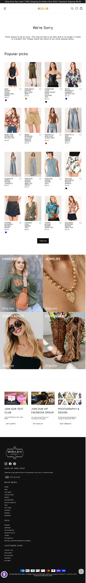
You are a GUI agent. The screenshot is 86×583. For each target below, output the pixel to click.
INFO (6, 505)
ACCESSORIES (9, 500)
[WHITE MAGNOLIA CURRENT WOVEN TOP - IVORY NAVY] (66, 99)
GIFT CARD (7, 508)
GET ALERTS (11, 424)
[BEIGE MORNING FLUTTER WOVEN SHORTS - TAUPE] (26, 146)
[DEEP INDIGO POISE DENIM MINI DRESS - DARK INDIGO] (6, 100)
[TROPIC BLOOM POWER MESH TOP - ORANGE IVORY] (46, 232)
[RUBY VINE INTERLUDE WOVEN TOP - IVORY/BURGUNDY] (6, 143)
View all (43, 241)
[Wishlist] (76, 8)
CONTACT (7, 510)
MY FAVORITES (9, 530)
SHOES (6, 497)
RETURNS (7, 560)
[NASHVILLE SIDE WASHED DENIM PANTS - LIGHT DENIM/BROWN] (66, 146)
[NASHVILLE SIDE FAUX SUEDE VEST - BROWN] (46, 143)
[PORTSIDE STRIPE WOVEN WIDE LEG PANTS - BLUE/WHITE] (26, 190)
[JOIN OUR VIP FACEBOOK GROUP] (43, 398)
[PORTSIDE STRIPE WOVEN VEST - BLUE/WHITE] (46, 188)
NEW (6, 489)
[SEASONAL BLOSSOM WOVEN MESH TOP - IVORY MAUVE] (66, 232)
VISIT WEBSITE (65, 424)
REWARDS (7, 515)
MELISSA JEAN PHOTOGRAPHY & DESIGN (17, 541)
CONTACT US (8, 550)
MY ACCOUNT (8, 555)
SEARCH (7, 513)
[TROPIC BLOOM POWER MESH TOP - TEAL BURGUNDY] (49, 232)
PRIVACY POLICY (9, 533)
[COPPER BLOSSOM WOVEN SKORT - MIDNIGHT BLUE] (6, 232)
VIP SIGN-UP (38, 424)
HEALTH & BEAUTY (10, 502)
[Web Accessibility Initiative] (4, 574)
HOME (6, 487)
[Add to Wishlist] (18, 91)
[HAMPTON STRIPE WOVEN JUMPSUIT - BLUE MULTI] (6, 188)
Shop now (8, 308)
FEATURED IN (8, 538)
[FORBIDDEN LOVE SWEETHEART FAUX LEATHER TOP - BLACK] (46, 102)
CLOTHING (7, 492)
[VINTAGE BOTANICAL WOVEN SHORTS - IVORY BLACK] (66, 188)
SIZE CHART (8, 553)
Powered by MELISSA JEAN (43, 575)
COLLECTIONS (9, 495)
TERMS (6, 535)
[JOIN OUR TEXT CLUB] (16, 398)
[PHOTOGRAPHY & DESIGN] (70, 398)
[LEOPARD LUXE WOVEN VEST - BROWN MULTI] (26, 232)
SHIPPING (7, 528)
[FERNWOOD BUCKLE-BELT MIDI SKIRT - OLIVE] (26, 99)
